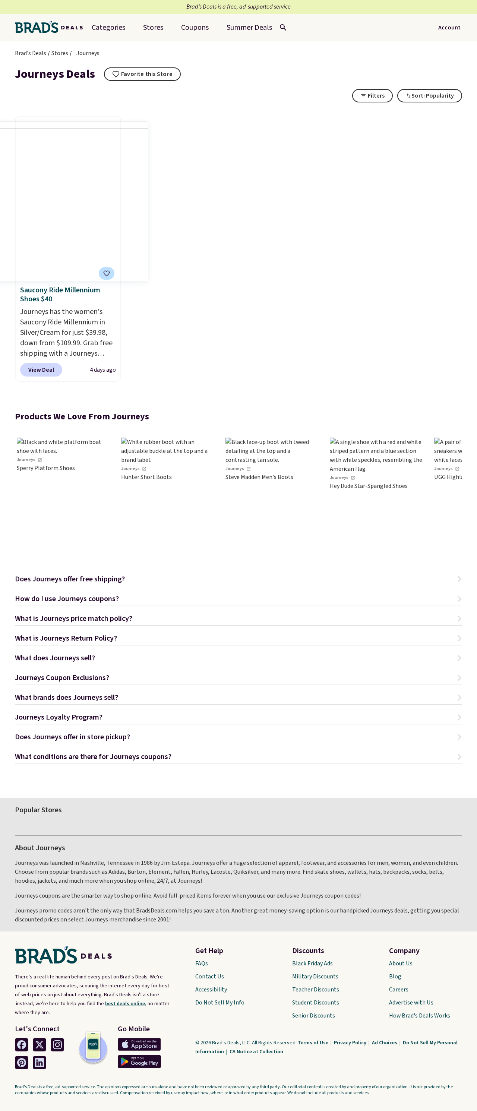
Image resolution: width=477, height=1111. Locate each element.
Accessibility (211, 989)
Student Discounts (315, 1002)
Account (449, 27)
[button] (238, 580)
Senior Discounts (313, 1015)
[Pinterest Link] (21, 1062)
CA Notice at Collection (256, 1052)
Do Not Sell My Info (219, 1002)
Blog (395, 976)
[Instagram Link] (57, 1044)
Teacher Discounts (315, 989)
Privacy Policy (350, 1043)
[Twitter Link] (39, 1044)
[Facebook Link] (21, 1044)
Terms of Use (313, 1043)
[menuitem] (249, 27)
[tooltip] (142, 74)
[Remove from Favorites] (106, 273)
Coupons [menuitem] (195, 27)
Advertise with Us (411, 1002)
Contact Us (209, 976)
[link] (63, 494)
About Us (401, 963)
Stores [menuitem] (153, 27)
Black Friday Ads (312, 963)
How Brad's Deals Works (419, 1015)
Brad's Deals (30, 53)
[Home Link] (52, 27)
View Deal (41, 370)
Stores (59, 53)
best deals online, (125, 1003)
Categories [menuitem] (108, 27)
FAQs (201, 963)
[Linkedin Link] (39, 1062)
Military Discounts (315, 976)
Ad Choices (385, 1043)
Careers (398, 989)
